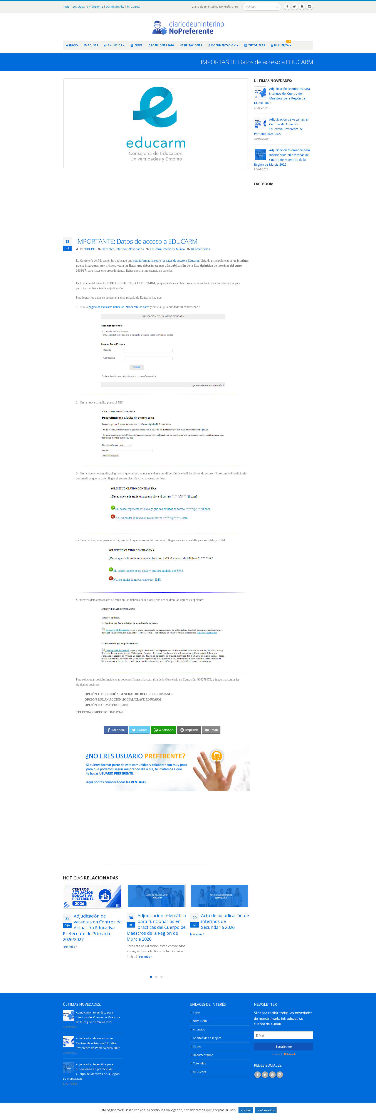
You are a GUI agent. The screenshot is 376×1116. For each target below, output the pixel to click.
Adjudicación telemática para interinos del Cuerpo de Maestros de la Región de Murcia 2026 (98, 1017)
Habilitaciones (191, 45)
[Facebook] (287, 6)
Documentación (223, 45)
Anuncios (115, 45)
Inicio (66, 6)
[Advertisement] (163, 206)
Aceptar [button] (245, 1110)
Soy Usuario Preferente (87, 6)
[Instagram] (309, 6)
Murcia (180, 249)
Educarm (156, 249)
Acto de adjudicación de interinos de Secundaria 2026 (225, 921)
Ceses (138, 45)
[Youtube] (302, 6)
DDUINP (90, 249)
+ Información (265, 1110)
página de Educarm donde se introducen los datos (119, 307)
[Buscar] (277, 6)
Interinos (122, 249)
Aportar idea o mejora (207, 1038)
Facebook (257, 1074)
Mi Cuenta (133, 6)
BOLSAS (93, 45)
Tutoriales (256, 45)
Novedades (136, 249)
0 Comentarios (200, 249)
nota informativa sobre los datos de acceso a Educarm (166, 260)
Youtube (272, 1074)
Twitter (265, 1074)
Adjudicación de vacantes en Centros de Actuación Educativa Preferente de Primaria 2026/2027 (92, 927)
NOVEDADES (201, 1021)
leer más (69, 946)
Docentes (108, 249)
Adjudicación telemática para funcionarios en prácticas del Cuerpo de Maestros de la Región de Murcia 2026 (156, 927)
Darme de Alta (115, 6)
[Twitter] (294, 6)
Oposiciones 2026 (161, 45)
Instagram (280, 1074)
